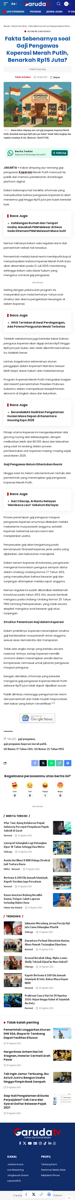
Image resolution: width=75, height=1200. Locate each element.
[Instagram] (40, 1143)
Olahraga (8, 851)
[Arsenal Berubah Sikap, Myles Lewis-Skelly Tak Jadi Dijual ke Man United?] (13, 963)
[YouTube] (30, 1143)
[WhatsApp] (54, 1143)
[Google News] (35, 1143)
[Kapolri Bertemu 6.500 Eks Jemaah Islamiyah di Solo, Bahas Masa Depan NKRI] (13, 980)
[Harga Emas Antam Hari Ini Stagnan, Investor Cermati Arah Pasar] (62, 1055)
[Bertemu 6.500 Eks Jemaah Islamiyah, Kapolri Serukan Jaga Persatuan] (62, 882)
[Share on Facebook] (26, 1194)
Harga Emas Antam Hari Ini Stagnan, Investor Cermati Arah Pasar (27, 1056)
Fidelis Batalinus (23, 77)
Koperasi (25, 172)
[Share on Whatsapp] (51, 763)
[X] (24, 1143)
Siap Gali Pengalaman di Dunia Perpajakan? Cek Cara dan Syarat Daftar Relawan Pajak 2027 (26, 1101)
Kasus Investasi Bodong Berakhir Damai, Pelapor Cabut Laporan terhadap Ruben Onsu (23, 898)
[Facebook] (20, 1143)
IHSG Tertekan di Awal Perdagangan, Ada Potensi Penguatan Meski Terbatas (36, 324)
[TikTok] (45, 1143)
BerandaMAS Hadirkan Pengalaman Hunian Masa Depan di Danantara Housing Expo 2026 (35, 416)
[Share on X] (34, 1194)
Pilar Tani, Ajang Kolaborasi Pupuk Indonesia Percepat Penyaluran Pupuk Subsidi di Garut (26, 826)
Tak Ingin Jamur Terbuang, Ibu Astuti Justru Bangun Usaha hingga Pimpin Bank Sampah (26, 1078)
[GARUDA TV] (37, 4)
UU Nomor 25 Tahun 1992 (49, 749)
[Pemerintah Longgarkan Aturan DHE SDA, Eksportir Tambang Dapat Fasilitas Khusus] (62, 1033)
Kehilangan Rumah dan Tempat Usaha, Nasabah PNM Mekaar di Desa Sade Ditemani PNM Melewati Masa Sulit (36, 227)
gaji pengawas (26, 739)
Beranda (7, 26)
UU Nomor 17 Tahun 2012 (18, 749)
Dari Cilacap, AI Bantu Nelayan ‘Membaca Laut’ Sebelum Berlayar (33, 503)
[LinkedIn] (50, 1143)
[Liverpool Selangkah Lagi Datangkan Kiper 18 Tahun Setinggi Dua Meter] (62, 848)
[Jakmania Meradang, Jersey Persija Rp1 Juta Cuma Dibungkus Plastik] (13, 928)
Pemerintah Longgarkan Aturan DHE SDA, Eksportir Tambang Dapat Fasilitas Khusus (27, 1034)
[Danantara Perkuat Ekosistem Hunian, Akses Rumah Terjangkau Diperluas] (13, 945)
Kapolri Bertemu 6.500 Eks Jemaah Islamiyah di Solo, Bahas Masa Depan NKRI (46, 979)
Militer (7, 869)
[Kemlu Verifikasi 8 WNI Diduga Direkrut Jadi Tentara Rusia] (62, 865)
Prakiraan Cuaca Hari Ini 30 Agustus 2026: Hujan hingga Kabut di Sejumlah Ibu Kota (47, 999)
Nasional (8, 835)
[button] (7, 3)
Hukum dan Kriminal (13, 907)
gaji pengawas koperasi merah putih (25, 743)
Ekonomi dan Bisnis (19, 26)
